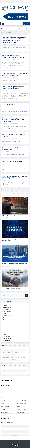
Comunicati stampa (7, 311)
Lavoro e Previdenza (7, 330)
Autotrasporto (6, 309)
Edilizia (4, 317)
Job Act (4, 354)
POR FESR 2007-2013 (8, 105)
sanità (4, 359)
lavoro (15, 354)
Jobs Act (10, 354)
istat (22, 352)
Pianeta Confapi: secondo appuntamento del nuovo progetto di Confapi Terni (14, 239)
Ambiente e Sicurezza (7, 307)
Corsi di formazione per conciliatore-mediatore (13, 162)
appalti (4, 349)
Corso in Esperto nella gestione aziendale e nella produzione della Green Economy (13, 119)
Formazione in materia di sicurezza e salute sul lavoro (13, 149)
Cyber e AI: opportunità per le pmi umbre (11, 288)
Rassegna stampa (6, 336)
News (4, 332)
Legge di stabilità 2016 (8, 357)
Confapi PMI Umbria (6, 442)
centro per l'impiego (7, 352)
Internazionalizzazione (7, 328)
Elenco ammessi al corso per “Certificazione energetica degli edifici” (14, 56)
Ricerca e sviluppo (7, 338)
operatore (17, 357)
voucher (17, 359)
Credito (4, 313)
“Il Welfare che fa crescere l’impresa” (10, 215)
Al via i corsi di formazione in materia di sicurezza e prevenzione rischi (14, 177)
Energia (4, 319)
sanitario (23, 357)
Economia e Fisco (6, 315)
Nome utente (4, 424)
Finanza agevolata (7, 324)
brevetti (22, 349)
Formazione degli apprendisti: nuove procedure (13, 135)
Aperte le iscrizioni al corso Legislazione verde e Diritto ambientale (14, 74)
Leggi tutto (7, 67)
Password (3, 429)
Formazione (13, 44)
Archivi (3, 369)
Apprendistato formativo (13, 349)
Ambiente (5, 305)
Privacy (4, 334)
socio (9, 359)
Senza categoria (6, 340)
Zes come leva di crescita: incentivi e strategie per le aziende (14, 264)
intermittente (17, 352)
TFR (13, 359)
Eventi (4, 322)
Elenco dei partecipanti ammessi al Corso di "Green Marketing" (13, 87)
